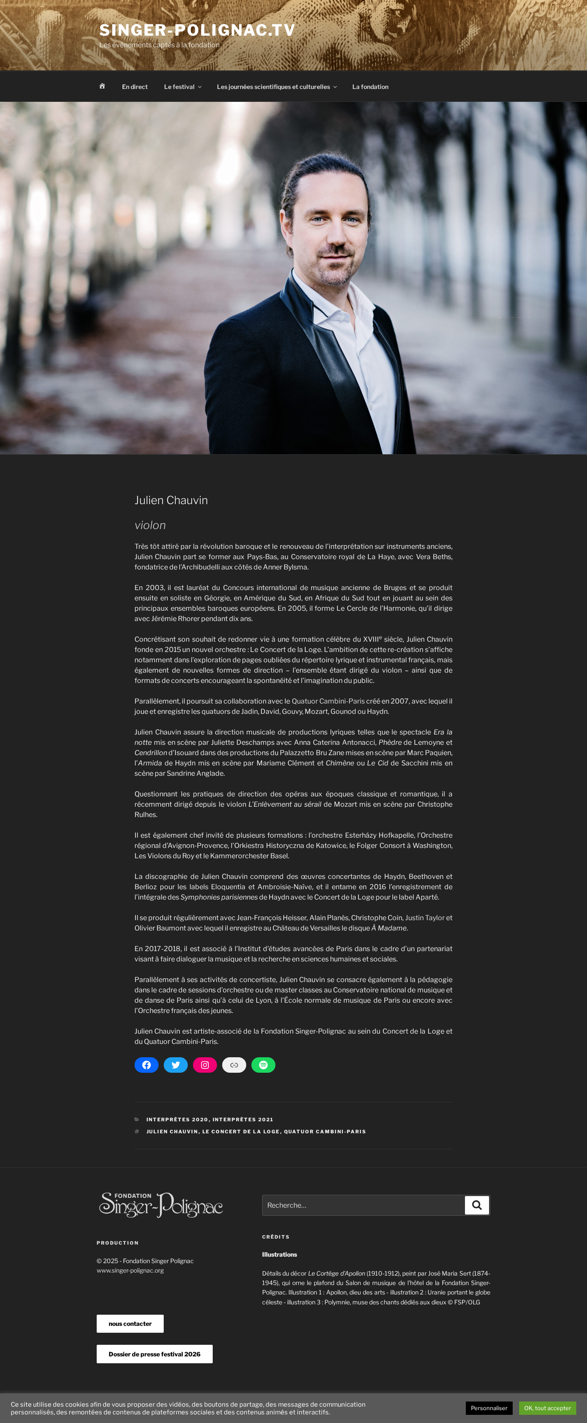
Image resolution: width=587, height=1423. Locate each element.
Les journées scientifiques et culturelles (273, 86)
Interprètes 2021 (243, 1120)
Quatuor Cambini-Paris (328, 701)
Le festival (179, 86)
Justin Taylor (425, 918)
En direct (135, 86)
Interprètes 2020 (178, 1120)
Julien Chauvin (173, 1132)
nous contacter (130, 1323)
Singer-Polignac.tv (198, 30)
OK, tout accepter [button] (547, 1408)
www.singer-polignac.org (130, 1270)
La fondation (370, 86)
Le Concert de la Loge (241, 1132)
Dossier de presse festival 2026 (155, 1354)
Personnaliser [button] (489, 1408)
